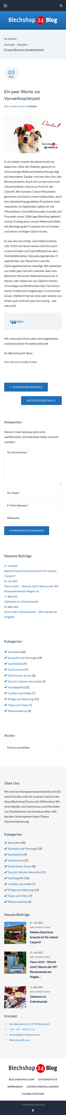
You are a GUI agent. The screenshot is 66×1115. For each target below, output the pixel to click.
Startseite (9, 44)
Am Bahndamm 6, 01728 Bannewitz (29, 1024)
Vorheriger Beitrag (28, 387)
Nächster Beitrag (40, 400)
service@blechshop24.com (24, 1034)
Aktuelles (22, 44)
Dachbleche (15, 663)
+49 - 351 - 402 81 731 (22, 1029)
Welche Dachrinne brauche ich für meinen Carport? (30, 573)
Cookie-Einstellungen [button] (42, 1086)
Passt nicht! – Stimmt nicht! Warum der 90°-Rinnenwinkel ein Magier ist (31, 588)
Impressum (15, 1086)
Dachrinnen (15, 669)
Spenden (16, 321)
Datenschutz (47, 1079)
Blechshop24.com (19, 1040)
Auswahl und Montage (22, 657)
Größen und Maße (19, 693)
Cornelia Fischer (17, 106)
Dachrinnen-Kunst (20, 675)
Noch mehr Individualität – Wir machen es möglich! (30, 614)
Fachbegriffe (16, 687)
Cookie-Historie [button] (33, 1093)
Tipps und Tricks (18, 705)
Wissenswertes (17, 711)
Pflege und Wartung (20, 699)
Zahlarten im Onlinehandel (21, 601)
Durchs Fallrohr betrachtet (25, 681)
